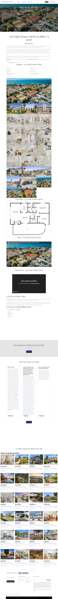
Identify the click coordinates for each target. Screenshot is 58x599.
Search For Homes (20, 580)
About (19, 578)
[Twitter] (8, 577)
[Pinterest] (11, 577)
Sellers (27, 579)
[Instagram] (14, 577)
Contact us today (9, 59)
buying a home (30, 59)
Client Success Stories (21, 579)
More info (39, 597)
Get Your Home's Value (29, 580)
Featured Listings (28, 578)
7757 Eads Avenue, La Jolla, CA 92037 (15, 309)
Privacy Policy (49, 594)
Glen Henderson (11, 62)
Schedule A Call (28, 582)
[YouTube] (13, 577)
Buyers (19, 582)
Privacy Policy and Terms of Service (46, 587)
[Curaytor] (10, 582)
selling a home (35, 59)
